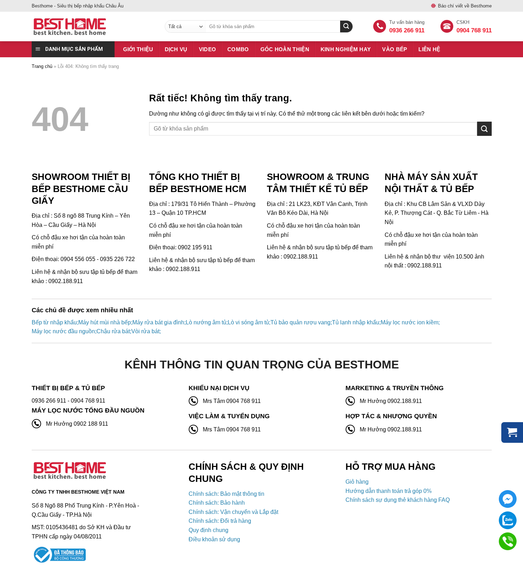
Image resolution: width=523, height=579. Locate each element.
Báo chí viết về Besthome (465, 6)
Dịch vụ (176, 49)
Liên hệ (429, 49)
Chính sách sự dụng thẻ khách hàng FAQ (397, 500)
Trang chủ (42, 66)
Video (207, 49)
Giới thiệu (138, 49)
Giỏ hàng (357, 482)
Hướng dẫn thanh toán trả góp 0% (388, 491)
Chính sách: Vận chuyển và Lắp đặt (233, 512)
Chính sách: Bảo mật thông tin (226, 494)
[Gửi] (484, 129)
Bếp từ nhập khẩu (54, 322)
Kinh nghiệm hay (346, 49)
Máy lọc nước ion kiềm (409, 322)
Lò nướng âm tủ (206, 322)
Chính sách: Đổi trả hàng (220, 521)
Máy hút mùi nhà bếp (104, 322)
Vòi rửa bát (145, 331)
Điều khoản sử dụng (214, 539)
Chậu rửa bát (113, 331)
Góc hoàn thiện (284, 49)
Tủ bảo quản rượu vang (300, 322)
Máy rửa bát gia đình (158, 322)
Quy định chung (208, 530)
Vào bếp (394, 49)
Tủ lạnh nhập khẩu (355, 322)
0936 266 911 (406, 30)
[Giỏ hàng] (512, 432)
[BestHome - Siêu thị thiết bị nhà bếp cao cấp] (93, 26)
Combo (238, 49)
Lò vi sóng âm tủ (248, 322)
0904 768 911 (474, 30)
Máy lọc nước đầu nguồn (63, 331)
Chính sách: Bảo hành (217, 503)
